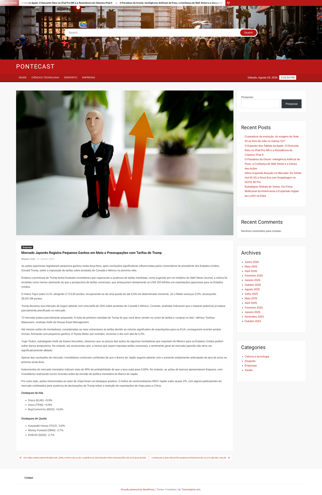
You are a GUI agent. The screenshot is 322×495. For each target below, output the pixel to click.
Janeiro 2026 (252, 280)
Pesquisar (247, 97)
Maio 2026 (251, 266)
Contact (28, 477)
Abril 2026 (251, 271)
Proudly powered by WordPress (137, 489)
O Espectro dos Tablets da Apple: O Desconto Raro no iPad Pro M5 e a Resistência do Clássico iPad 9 (272, 150)
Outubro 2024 (253, 321)
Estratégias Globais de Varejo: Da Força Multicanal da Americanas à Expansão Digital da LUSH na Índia (272, 191)
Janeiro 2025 (252, 312)
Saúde (22, 77)
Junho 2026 (252, 262)
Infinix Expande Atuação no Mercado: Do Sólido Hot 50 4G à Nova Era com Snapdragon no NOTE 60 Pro (273, 177)
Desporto (70, 77)
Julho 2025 (251, 293)
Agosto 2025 (252, 289)
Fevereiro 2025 (254, 307)
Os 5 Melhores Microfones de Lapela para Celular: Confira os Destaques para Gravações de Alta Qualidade (84, 458)
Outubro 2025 (253, 284)
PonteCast (35, 66)
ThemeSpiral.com (191, 489)
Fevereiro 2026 (254, 275)
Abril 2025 (251, 302)
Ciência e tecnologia (45, 77)
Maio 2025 (251, 298)
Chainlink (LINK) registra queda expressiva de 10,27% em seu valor (189, 458)
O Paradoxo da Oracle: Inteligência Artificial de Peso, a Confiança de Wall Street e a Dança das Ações (144, 3)
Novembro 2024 (254, 316)
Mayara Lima (28, 259)
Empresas (88, 77)
